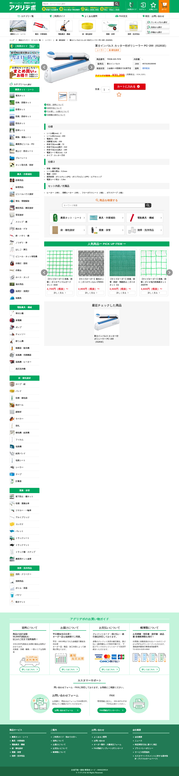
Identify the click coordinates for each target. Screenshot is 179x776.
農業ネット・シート (20, 737)
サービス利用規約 (142, 752)
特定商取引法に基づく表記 (146, 744)
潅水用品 (19, 284)
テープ (18, 474)
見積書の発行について (56, 115)
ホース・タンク (22, 277)
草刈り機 (19, 313)
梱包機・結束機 (22, 432)
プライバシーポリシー (144, 748)
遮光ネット (20, 95)
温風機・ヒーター (23, 362)
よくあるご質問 (100, 737)
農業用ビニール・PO (25, 144)
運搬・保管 (16, 752)
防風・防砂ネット (23, 116)
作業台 (18, 270)
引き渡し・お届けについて (58, 111)
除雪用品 (19, 187)
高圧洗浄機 (20, 369)
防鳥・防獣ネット (23, 102)
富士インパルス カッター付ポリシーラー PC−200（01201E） (91, 40)
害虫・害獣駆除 (22, 201)
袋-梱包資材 (114, 50)
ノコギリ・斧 (21, 242)
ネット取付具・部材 (24, 165)
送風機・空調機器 (23, 355)
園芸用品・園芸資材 (24, 208)
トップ (12, 40)
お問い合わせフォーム (64, 710)
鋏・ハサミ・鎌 (22, 236)
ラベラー (19, 419)
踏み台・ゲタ (21, 229)
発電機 (18, 320)
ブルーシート (21, 158)
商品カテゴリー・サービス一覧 (30, 40)
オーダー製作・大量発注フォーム (107, 744)
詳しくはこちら (28, 669)
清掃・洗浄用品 (18, 756)
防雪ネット (20, 109)
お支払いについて (60, 748)
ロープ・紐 (20, 384)
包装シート (20, 460)
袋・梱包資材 (60, 40)
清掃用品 (19, 581)
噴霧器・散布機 (22, 348)
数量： (98, 89)
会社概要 (138, 737)
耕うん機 (19, 341)
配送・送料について (55, 105)
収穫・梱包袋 (21, 398)
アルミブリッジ (22, 517)
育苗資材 (19, 215)
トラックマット (22, 545)
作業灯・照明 (21, 263)
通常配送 (146, 68)
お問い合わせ (99, 741)
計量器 (18, 481)
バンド (18, 391)
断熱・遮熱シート (23, 137)
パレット (19, 531)
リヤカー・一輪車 (23, 510)
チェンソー (20, 334)
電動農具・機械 (18, 744)
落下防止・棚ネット (24, 496)
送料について (58, 741)
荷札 (18, 426)
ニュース (138, 741)
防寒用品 (19, 180)
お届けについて (59, 744)
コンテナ (19, 524)
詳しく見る (59, 293)
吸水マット (20, 602)
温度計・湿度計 (22, 291)
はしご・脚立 (21, 249)
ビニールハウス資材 (24, 194)
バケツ (18, 595)
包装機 (18, 446)
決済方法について (54, 108)
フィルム (19, 439)
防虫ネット (20, 123)
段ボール (19, 405)
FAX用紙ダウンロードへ (110, 710)
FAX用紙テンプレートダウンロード (108, 748)
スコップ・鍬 (21, 222)
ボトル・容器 (21, 588)
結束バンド (20, 453)
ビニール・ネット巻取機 (26, 256)
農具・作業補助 (18, 741)
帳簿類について (59, 752)
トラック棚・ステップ (25, 552)
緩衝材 (18, 412)
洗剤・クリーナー (23, 574)
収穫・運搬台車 (22, 503)
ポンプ (18, 327)
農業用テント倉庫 (23, 559)
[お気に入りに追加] (119, 94)
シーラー (48, 40)
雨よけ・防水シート (24, 151)
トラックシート (22, 538)
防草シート (20, 130)
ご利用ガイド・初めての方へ (65, 737)
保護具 (18, 298)
